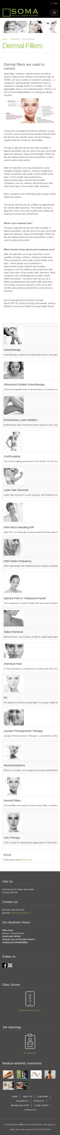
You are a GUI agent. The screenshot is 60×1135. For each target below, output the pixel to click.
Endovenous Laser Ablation (20, 420)
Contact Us (30, 1110)
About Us (27, 1097)
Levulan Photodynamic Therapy (23, 731)
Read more (26, 859)
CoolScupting (12, 456)
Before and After (20, 1105)
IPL (6, 697)
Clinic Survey (41, 1105)
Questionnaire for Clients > (30, 1010)
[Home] (20, 13)
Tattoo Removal (13, 631)
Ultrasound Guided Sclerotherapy (24, 384)
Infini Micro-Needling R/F (19, 527)
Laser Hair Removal (16, 490)
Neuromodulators (14, 765)
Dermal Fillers (12, 800)
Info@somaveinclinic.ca (20, 913)
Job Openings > (30, 1053)
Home (4, 39)
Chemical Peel (13, 663)
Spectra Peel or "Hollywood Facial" (25, 598)
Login (55, 3)
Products (39, 1101)
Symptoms (42, 1097)
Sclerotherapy (12, 349)
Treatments (15, 39)
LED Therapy (12, 837)
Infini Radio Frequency (17, 561)
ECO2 (7, 854)
